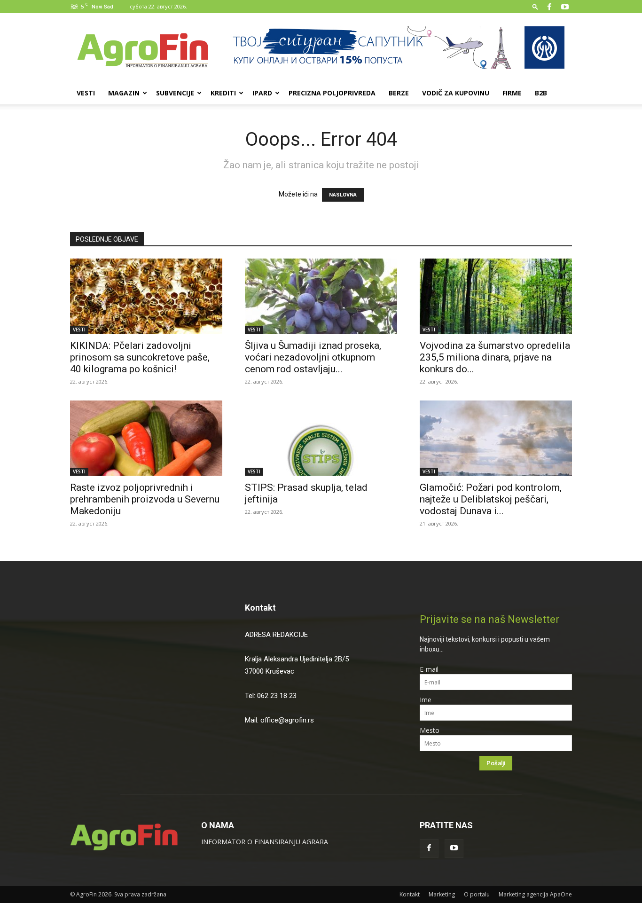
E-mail (429, 669)
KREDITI (223, 92)
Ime (425, 699)
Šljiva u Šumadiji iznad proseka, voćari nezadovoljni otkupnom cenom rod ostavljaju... (313, 357)
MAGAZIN (124, 92)
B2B (541, 92)
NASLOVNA (343, 195)
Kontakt (260, 607)
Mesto (429, 730)
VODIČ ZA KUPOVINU (455, 92)
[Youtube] (565, 6)
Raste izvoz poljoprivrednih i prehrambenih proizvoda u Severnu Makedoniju (144, 499)
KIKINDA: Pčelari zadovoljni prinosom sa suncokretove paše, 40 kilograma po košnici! (140, 357)
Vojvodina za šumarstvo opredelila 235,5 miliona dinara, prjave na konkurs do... (495, 357)
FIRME (512, 92)
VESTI (86, 92)
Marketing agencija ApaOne (535, 894)
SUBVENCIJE (175, 92)
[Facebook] (549, 6)
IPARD (262, 92)
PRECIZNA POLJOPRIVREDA (332, 92)
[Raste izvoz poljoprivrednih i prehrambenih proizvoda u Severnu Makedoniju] (146, 438)
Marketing (442, 894)
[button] (535, 6)
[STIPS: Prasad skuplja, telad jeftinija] (321, 438)
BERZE (399, 92)
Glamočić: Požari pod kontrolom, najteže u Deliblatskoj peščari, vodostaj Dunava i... (491, 499)
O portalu (477, 894)
